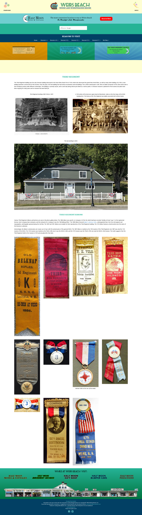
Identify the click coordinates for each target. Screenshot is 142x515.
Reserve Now (106, 19)
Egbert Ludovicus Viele (90, 222)
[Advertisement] (71, 66)
